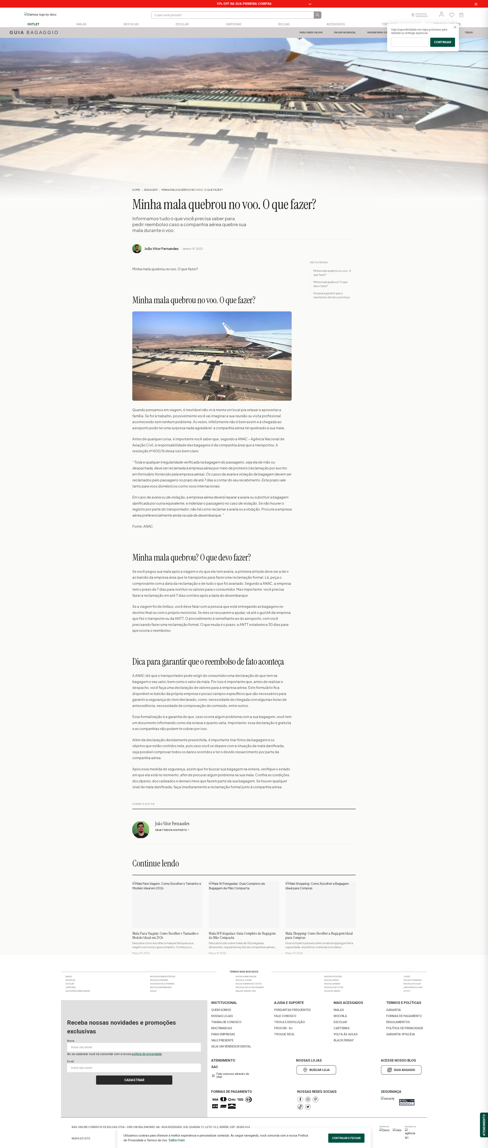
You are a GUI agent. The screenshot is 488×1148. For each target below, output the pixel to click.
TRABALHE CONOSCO (226, 1022)
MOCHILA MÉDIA (331, 980)
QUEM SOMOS (221, 1010)
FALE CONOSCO (285, 1016)
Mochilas (70, 980)
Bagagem (150, 189)
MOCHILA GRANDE (332, 984)
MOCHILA (340, 1016)
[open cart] (461, 15)
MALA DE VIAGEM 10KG (246, 991)
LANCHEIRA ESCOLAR (413, 987)
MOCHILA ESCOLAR (412, 984)
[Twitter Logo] (308, 1107)
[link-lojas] (317, 1070)
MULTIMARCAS (221, 1028)
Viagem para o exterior (382, 32)
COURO (407, 977)
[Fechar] (455, 27)
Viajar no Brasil (345, 32)
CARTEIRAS (341, 1028)
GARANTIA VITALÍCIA (400, 1034)
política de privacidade (147, 1054)
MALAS (339, 1010)
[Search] (317, 15)
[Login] (441, 14)
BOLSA (153, 991)
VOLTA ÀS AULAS (345, 1034)
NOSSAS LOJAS (222, 1016)
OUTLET (407, 991)
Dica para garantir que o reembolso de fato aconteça (331, 295)
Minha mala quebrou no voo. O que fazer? (332, 272)
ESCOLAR (340, 1022)
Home (136, 189)
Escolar (70, 984)
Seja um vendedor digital (231, 1046)
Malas (69, 977)
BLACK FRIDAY (343, 1040)
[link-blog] (401, 1070)
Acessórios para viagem (78, 991)
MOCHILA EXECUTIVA (333, 987)
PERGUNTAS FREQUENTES (292, 1010)
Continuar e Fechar (346, 1138)
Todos (469, 32)
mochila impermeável (161, 987)
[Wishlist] (451, 15)
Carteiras (71, 987)
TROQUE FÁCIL (284, 1034)
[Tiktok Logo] (300, 1107)
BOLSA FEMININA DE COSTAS (249, 984)
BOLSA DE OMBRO (332, 991)
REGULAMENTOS (398, 1022)
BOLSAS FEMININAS (413, 980)
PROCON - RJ (283, 1028)
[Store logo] (44, 15)
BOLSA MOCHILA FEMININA (162, 984)
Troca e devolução (289, 1022)
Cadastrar (134, 1080)
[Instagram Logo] (308, 1099)
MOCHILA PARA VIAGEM (246, 977)
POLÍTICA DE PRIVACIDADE (404, 1028)
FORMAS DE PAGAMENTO (404, 1016)
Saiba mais (177, 1140)
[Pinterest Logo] (315, 1099)
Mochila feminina (159, 980)
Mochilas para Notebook (162, 977)
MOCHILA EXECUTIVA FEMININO (250, 987)
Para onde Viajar (311, 32)
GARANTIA (393, 1010)
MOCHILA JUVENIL (244, 980)
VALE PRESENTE (222, 1040)
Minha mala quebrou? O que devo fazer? (330, 284)
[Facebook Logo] (300, 1099)
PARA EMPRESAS (223, 1034)
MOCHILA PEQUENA (333, 977)
